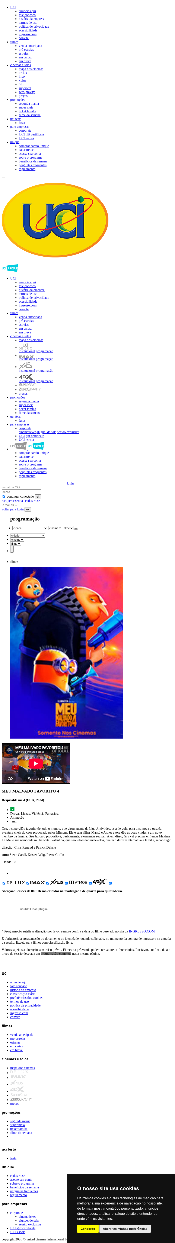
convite (24, 38)
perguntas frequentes (33, 165)
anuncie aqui (27, 11)
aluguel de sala (46, 432)
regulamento (27, 169)
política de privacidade (34, 26)
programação (44, 351)
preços (23, 96)
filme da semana (30, 115)
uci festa (15, 119)
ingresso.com (27, 34)
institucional (27, 351)
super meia (26, 107)
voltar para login (13, 509)
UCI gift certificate (31, 134)
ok (37, 496)
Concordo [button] (88, 1228)
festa (22, 123)
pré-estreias (26, 49)
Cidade (6, 862)
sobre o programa (30, 157)
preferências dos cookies (26, 997)
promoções (17, 99)
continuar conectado (20, 496)
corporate (25, 130)
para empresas (19, 126)
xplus (22, 80)
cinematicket (27, 432)
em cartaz (25, 57)
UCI (13, 7)
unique (14, 142)
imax (22, 76)
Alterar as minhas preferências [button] (125, 1228)
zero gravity (27, 92)
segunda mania (29, 103)
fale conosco (27, 15)
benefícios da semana (33, 161)
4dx (21, 84)
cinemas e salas (20, 65)
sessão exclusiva (68, 432)
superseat (25, 88)
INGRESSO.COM (142, 931)
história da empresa (32, 19)
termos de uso (28, 22)
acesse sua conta (30, 153)
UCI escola (26, 138)
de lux (23, 72)
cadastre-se (26, 150)
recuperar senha (12, 501)
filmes (14, 42)
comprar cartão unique (34, 146)
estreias (24, 53)
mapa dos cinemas (31, 69)
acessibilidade (28, 30)
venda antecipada (30, 46)
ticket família (27, 111)
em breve (25, 61)
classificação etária (22, 994)
